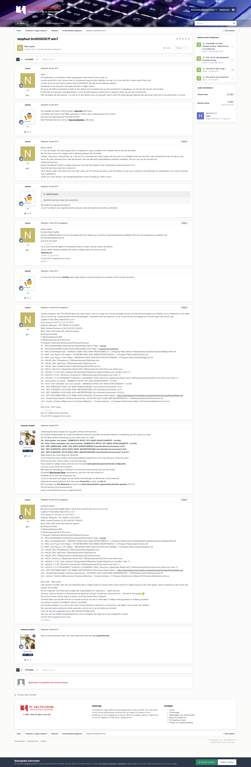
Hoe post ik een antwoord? (217, 77)
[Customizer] (233, 10)
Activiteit (76, 23)
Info (35, 23)
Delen (167, 48)
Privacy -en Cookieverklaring (181, 722)
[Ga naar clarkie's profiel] (28, 117)
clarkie (28, 105)
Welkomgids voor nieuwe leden (182, 715)
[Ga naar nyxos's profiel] (20, 48)
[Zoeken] (234, 23)
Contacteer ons (32, 741)
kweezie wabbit (28, 425)
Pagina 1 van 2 (48, 59)
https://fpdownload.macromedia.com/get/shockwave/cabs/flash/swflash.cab (150, 395)
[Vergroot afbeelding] (143, 593)
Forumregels (174, 712)
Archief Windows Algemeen (49, 49)
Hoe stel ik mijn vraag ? (216, 69)
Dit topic (225, 23)
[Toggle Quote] (44, 194)
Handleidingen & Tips (54, 23)
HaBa (208, 116)
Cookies (44, 741)
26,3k (28, 132)
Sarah (204, 51)
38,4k (28, 456)
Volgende (29, 59)
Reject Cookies (227, 762)
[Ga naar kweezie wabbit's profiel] (28, 438)
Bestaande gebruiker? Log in (203, 10)
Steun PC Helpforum (177, 717)
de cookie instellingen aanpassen (112, 764)
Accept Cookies (207, 762)
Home (22, 23)
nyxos (32, 46)
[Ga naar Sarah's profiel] (199, 44)
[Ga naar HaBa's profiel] (200, 115)
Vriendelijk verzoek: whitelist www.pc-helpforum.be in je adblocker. (215, 46)
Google (103, 346)
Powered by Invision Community (223, 742)
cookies (27, 764)
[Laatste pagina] (37, 59)
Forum (172, 710)
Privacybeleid (20, 741)
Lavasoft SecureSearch (108, 349)
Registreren (224, 10)
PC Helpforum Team (177, 720)
